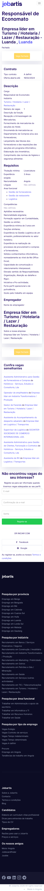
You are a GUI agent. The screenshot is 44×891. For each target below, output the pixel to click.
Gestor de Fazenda (12, 405)
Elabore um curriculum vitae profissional (20, 815)
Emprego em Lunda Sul (12, 624)
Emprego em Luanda (11, 620)
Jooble (5, 855)
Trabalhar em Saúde (11, 717)
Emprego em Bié (9, 606)
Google (23, 548)
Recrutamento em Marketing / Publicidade (21, 660)
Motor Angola (8, 848)
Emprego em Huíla (10, 617)
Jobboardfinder (9, 852)
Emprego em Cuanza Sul (13, 613)
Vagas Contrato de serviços (15, 732)
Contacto (6, 796)
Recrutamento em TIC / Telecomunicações (21, 685)
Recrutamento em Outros (13, 663)
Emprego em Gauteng (12, 631)
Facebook (23, 542)
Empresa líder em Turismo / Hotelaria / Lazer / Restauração (21, 408)
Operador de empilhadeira (16, 392)
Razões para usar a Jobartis (15, 833)
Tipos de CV (7, 822)
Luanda (25, 42)
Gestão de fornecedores (20, 192)
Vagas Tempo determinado (14, 739)
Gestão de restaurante (19, 195)
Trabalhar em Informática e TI (15, 710)
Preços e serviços (10, 837)
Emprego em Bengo (11, 599)
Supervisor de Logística (15, 429)
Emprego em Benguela (12, 602)
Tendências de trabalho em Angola (18, 755)
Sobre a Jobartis (9, 793)
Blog (4, 803)
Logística (13, 199)
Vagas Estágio (8, 729)
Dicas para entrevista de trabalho (17, 818)
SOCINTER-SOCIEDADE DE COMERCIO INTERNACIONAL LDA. (22, 433)
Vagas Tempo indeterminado (15, 736)
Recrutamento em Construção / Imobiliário (21, 649)
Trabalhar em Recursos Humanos (17, 714)
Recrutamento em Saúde (13, 674)
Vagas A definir (9, 743)
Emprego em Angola (11, 752)
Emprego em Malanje (11, 627)
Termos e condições (11, 800)
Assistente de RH (12, 458)
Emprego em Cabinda (12, 609)
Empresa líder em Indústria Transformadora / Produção (22, 396)
